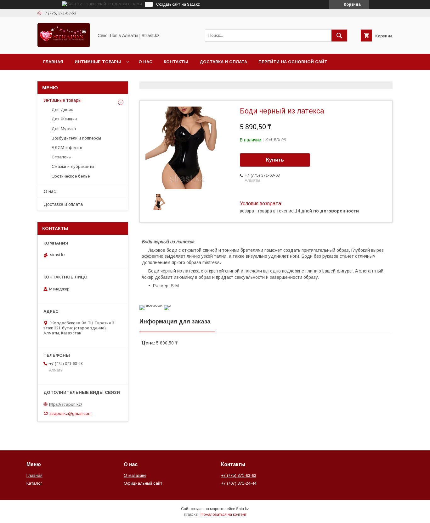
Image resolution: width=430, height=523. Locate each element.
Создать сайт (168, 4)
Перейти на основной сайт (292, 61)
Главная (53, 61)
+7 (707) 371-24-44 (238, 483)
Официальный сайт (143, 483)
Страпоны (61, 157)
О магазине (135, 475)
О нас (145, 61)
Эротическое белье (71, 176)
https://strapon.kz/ (65, 404)
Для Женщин (64, 119)
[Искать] (339, 35)
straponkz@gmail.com (70, 413)
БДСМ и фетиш (67, 147)
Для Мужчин (64, 128)
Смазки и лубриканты (73, 166)
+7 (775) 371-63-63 (238, 475)
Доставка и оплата (223, 61)
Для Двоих (62, 109)
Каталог (34, 483)
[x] (167, 305)
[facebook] (150, 305)
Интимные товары (98, 61)
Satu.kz (242, 509)
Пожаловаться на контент (223, 514)
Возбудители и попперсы (76, 138)
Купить (275, 159)
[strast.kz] (63, 45)
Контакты (176, 61)
